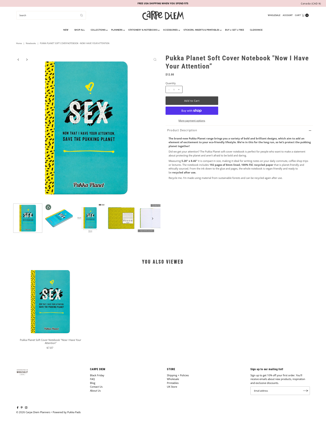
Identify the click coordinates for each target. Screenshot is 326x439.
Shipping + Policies (178, 375)
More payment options (191, 120)
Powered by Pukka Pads (67, 412)
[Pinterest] (22, 407)
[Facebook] (17, 407)
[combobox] (51, 15)
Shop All (79, 30)
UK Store (172, 386)
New (66, 30)
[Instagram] (26, 407)
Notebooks (31, 43)
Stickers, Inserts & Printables (201, 30)
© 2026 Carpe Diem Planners (33, 412)
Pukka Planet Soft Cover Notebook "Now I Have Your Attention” (50, 341)
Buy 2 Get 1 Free (234, 30)
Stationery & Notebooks (142, 30)
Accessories (170, 30)
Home (19, 43)
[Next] (27, 59)
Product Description (182, 130)
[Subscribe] (305, 390)
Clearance (256, 30)
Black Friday (97, 375)
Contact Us (96, 386)
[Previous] (18, 59)
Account (288, 15)
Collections (98, 30)
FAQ (92, 379)
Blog (92, 383)
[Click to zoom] (155, 59)
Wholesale (274, 15)
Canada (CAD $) (311, 3)
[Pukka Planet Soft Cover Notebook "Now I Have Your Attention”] (51, 302)
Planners (117, 30)
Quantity (171, 83)
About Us (95, 390)
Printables (173, 383)
